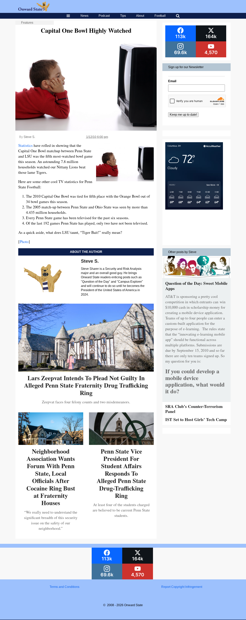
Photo (24, 241)
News (84, 15)
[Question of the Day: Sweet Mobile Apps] (196, 279)
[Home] (34, 10)
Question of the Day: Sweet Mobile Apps (196, 285)
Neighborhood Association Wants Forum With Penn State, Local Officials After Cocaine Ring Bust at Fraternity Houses (50, 477)
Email (172, 81)
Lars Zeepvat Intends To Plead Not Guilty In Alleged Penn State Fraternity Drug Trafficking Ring (86, 385)
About (140, 15)
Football (160, 15)
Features (27, 22)
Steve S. (29, 137)
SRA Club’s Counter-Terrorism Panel (194, 408)
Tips (123, 15)
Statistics (25, 145)
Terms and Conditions (64, 586)
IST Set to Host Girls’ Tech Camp (196, 419)
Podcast (104, 15)
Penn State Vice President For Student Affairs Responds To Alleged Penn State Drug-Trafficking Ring (121, 473)
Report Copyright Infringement (181, 586)
